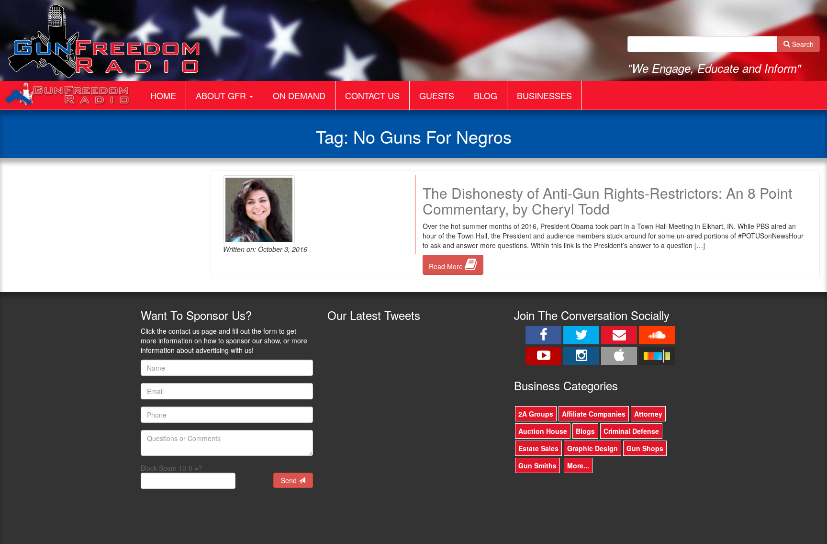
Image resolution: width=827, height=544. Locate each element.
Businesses (544, 95)
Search (802, 44)
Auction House (542, 431)
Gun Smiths (537, 465)
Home (163, 95)
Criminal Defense (631, 431)
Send (290, 480)
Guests (436, 95)
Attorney (648, 414)
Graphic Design (592, 448)
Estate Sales (538, 448)
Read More (447, 266)
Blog (485, 95)
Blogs (585, 431)
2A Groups (535, 414)
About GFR (222, 95)
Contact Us (372, 95)
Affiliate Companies (594, 414)
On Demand (299, 95)
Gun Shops (644, 448)
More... (578, 465)
